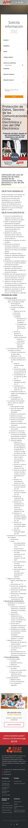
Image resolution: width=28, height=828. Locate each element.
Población (6, 68)
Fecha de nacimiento (10, 63)
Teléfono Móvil (9, 57)
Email (6, 51)
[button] (25, 2)
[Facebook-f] (14, 824)
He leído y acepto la (11, 90)
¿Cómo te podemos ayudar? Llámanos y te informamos (14, 738)
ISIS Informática (14, 821)
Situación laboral (9, 80)
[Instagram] (11, 824)
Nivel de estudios (9, 74)
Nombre (6, 40)
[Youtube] (17, 824)
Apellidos (7, 45)
